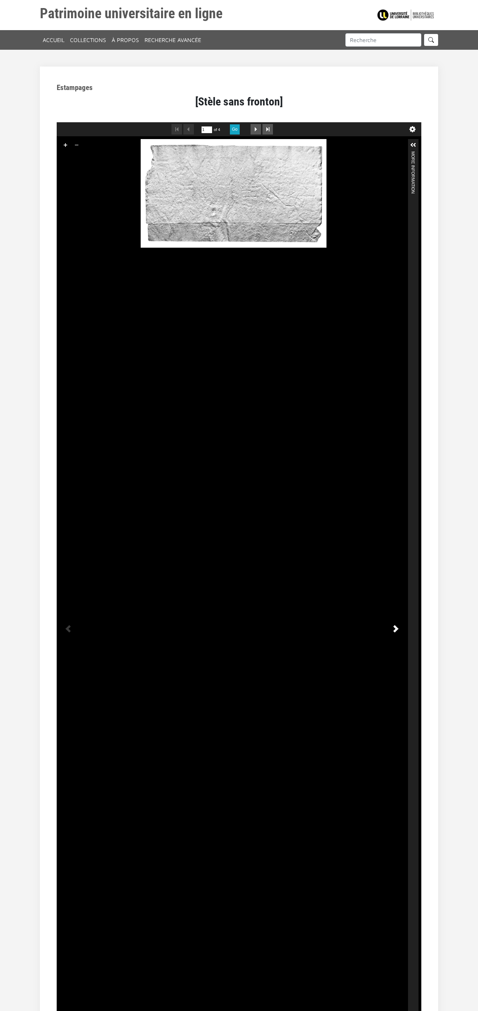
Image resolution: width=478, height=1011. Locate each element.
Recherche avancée (173, 40)
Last (268, 129)
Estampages (75, 87)
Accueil (53, 40)
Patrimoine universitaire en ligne (131, 13)
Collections (88, 40)
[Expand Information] (413, 145)
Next (256, 129)
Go (235, 129)
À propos (125, 40)
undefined (413, 129)
